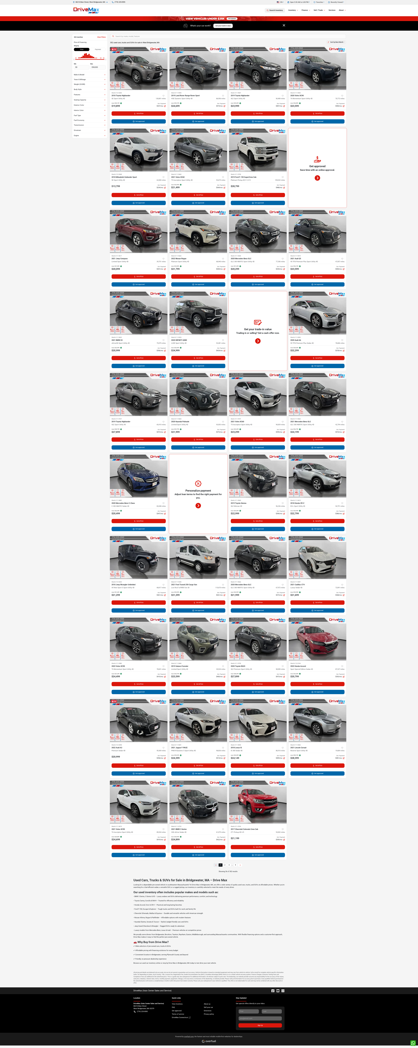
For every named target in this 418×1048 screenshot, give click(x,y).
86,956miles (220, 99)
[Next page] (240, 865)
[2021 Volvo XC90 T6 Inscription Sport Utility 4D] (139, 801)
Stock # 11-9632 (117, 337)
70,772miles (340, 99)
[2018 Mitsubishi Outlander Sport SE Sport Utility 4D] (139, 149)
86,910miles (280, 751)
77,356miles (280, 262)
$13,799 (116, 186)
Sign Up (260, 1025)
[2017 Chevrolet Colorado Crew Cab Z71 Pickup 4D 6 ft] (258, 801)
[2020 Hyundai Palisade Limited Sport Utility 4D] (198, 394)
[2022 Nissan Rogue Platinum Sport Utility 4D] (198, 231)
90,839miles (280, 425)
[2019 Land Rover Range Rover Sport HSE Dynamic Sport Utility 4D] (198, 68)
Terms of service (178, 1014)
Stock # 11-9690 (236, 745)
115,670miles (220, 588)
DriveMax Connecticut (180, 1017)
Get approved (140, 121)
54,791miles (340, 506)
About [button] (341, 10)
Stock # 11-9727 (117, 419)
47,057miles (340, 262)
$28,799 (235, 186)
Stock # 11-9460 (295, 745)
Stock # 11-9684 (176, 663)
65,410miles (161, 425)
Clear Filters (101, 37)
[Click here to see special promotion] (209, 19)
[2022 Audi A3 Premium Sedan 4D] (139, 720)
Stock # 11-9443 (236, 256)
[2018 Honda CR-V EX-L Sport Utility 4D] (317, 475)
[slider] (74, 59)
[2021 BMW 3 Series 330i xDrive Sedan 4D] (198, 801)
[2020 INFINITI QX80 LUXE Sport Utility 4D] (198, 312)
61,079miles (220, 832)
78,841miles (161, 669)
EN (281, 2)
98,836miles (220, 751)
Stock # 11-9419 (295, 256)
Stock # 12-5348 (117, 174)
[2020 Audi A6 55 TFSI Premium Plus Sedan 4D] (317, 312)
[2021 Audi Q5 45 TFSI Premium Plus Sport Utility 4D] (317, 231)
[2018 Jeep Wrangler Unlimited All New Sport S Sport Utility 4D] (139, 557)
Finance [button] (305, 10)
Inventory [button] (292, 10)
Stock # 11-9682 (117, 500)
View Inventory (177, 1004)
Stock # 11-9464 (295, 419)
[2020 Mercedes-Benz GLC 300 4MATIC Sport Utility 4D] (258, 231)
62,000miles (161, 180)
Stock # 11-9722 (176, 826)
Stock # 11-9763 (236, 826)
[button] (91, 2)
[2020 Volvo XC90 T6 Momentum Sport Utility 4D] (317, 68)
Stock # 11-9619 (295, 500)
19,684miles (340, 751)
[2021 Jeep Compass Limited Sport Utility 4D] (139, 231)
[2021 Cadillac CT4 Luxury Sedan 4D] (317, 557)
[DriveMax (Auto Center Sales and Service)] (86, 10)
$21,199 (235, 838)
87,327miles (340, 669)
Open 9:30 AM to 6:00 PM (299, 2)
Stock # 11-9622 (176, 256)
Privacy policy (209, 1014)
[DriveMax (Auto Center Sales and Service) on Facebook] (272, 990)
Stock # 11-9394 (176, 93)
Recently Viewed (337, 2)
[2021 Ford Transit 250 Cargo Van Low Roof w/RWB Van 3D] (198, 557)
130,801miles (161, 99)
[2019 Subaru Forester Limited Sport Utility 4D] (198, 638)
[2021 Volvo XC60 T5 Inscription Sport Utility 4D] (198, 149)
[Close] (283, 25)
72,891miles (340, 588)
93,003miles (220, 425)
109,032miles (280, 180)
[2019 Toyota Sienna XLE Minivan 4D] (258, 475)
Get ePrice (140, 113)
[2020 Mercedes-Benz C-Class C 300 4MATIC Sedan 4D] (139, 475)
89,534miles (161, 832)
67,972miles (280, 588)
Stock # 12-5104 (295, 663)
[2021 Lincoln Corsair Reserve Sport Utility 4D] (317, 720)
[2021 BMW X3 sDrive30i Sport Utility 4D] (139, 312)
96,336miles (280, 506)
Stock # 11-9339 (295, 337)
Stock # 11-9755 (236, 663)
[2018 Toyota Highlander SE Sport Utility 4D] (139, 68)
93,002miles (280, 832)
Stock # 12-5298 (117, 745)
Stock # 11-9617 (117, 256)
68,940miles (220, 262)
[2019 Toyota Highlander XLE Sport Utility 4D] (258, 68)
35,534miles (220, 669)
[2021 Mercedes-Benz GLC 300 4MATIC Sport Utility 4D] (317, 394)
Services (332, 10)
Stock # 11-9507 (236, 93)
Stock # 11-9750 (236, 174)
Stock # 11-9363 (236, 500)
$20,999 (116, 756)
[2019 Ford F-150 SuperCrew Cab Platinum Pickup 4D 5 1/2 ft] (258, 149)
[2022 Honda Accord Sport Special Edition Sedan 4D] (317, 638)
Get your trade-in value (223, 26)
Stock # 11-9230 (176, 582)
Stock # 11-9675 (117, 826)
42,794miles (340, 425)
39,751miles (161, 262)
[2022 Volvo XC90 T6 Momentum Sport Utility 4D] (139, 638)
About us (207, 1004)
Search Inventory (276, 10)
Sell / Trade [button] (318, 10)
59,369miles (161, 751)
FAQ (173, 1007)
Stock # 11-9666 (236, 582)
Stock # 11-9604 (176, 419)
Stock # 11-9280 (117, 663)
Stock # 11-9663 (176, 174)
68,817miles (161, 588)
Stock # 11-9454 (295, 93)
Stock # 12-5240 (117, 93)
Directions (207, 1011)
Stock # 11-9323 (176, 337)
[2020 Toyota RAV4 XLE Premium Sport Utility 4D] (258, 638)
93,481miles (220, 343)
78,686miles (340, 343)
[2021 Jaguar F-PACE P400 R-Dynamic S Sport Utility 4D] (198, 720)
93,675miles (220, 180)
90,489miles (280, 99)
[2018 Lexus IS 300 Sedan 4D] (258, 720)
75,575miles (161, 343)
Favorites (319, 2)
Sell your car (208, 1007)
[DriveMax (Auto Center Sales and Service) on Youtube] (277, 990)
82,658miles (161, 506)
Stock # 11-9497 (295, 582)
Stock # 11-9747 (236, 419)
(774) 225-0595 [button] (120, 2)
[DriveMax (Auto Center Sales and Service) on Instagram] (282, 990)
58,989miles (280, 669)
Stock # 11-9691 (176, 745)
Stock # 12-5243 (117, 582)
